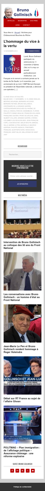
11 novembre (19, 99)
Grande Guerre (24, 118)
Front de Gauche (26, 116)
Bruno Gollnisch (25, 104)
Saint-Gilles (16, 132)
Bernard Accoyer (26, 101)
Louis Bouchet (14, 123)
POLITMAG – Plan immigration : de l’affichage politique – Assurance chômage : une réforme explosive (22, 452)
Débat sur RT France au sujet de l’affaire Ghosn (22, 400)
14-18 (26, 99)
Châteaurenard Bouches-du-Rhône (18, 108)
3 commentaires (33, 51)
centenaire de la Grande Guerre (17, 106)
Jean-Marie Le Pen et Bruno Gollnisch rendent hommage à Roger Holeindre (21, 349)
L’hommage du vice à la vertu (22, 43)
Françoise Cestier (11, 116)
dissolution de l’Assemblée (21, 111)
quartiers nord (18, 130)
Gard (36, 116)
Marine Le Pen (14, 125)
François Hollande (32, 113)
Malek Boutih (26, 123)
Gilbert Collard (10, 118)
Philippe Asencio (17, 127)
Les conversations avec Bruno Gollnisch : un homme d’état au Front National (22, 297)
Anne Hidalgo (34, 99)
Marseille (25, 125)
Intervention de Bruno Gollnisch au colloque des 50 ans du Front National (22, 245)
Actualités (19, 97)
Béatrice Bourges (11, 101)
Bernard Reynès (10, 104)
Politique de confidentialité (22, 487)
